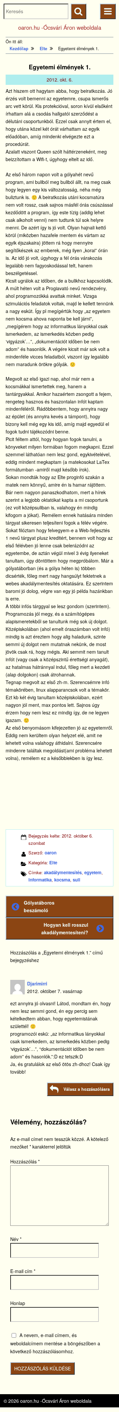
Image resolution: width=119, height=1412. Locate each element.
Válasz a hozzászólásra (86, 1089)
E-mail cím (22, 1271)
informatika (40, 880)
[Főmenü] (107, 11)
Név (15, 1239)
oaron (51, 852)
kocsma (62, 880)
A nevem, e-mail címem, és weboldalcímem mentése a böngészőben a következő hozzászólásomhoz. (55, 1343)
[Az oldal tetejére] (102, 1395)
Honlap (17, 1303)
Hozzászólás (25, 1161)
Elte (53, 862)
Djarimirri (37, 983)
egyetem (92, 872)
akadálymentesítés (63, 872)
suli (76, 880)
